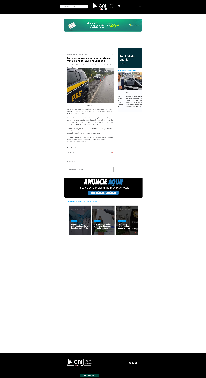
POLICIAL (122, 221)
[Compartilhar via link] (75, 147)
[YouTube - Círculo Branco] (133, 363)
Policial (122, 95)
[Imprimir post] (79, 147)
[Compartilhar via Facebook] (67, 147)
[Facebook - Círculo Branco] (130, 363)
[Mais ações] (113, 54)
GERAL (74, 221)
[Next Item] (139, 81)
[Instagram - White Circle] (136, 363)
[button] (140, 6)
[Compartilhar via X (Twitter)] (71, 147)
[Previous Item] (121, 81)
